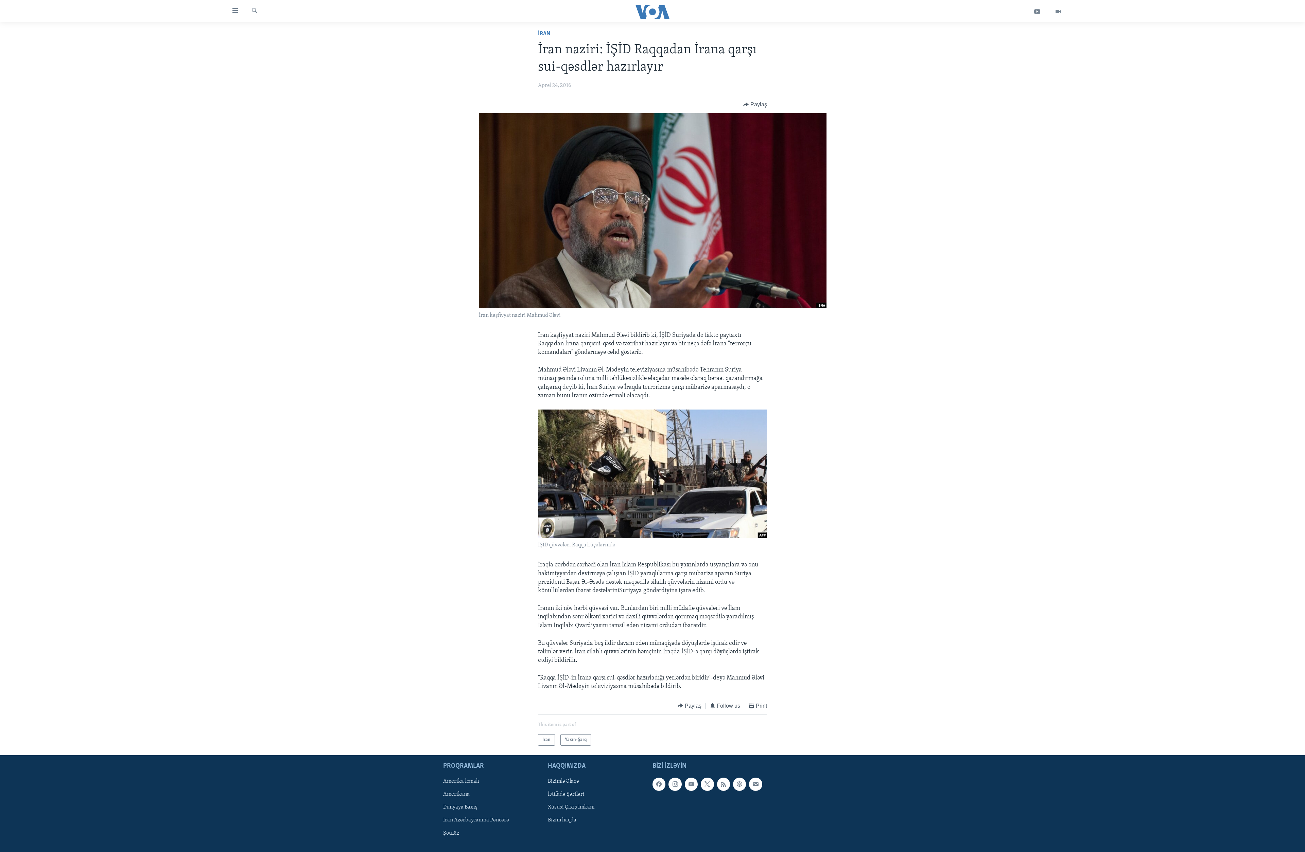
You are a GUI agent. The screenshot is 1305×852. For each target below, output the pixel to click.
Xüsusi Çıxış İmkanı (571, 807)
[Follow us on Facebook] (658, 784)
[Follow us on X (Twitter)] (707, 784)
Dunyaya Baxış (460, 807)
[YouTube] (1037, 11)
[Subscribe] (755, 784)
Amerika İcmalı (461, 781)
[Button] (755, 104)
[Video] (1058, 11)
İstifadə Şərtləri (566, 794)
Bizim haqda (562, 820)
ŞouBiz (451, 833)
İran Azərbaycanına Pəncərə (476, 820)
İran (544, 34)
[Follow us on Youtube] (691, 784)
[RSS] (723, 784)
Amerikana (456, 794)
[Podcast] (739, 784)
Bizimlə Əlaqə (563, 781)
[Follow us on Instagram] (674, 784)
